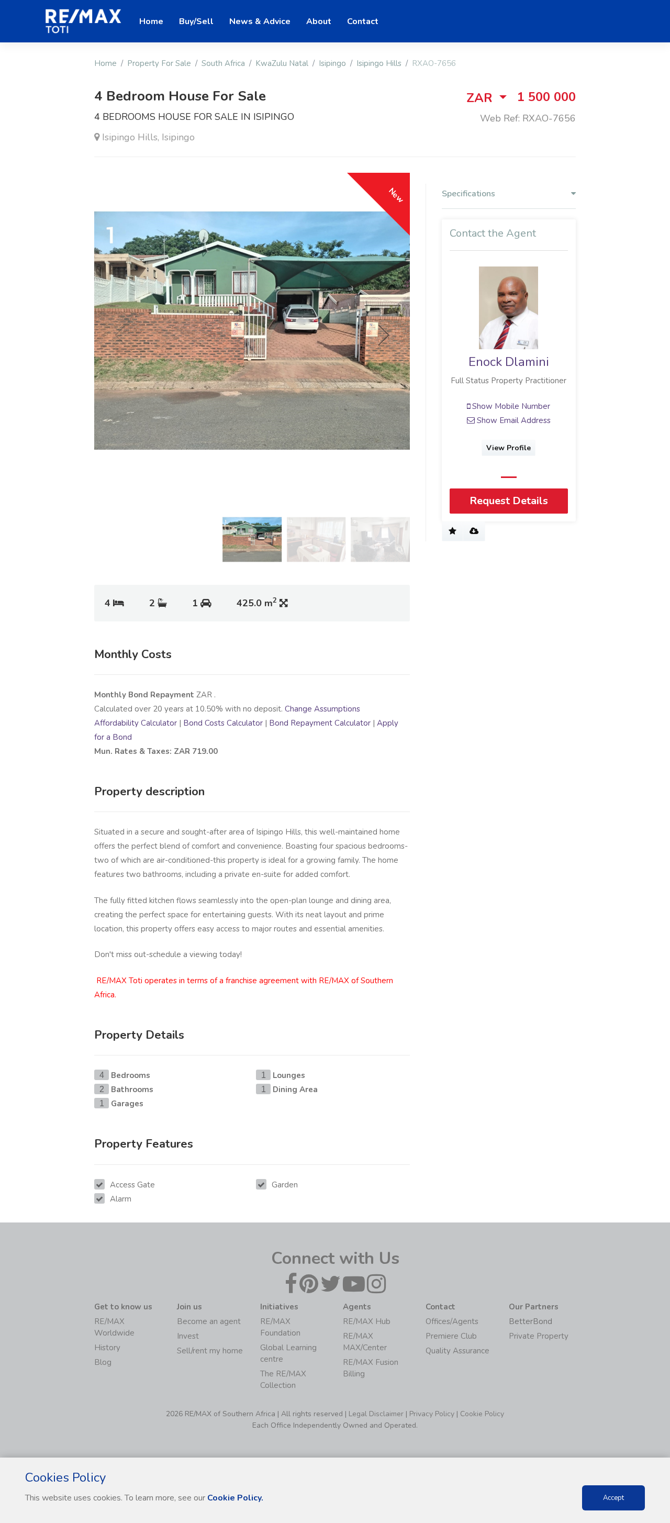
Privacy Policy (431, 1414)
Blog (102, 1362)
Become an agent (209, 1321)
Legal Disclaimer (376, 1414)
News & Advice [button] (260, 21)
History (107, 1347)
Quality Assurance (457, 1351)
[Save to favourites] (452, 531)
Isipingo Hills (378, 63)
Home (105, 63)
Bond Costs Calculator (223, 723)
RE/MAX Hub (366, 1321)
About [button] (318, 21)
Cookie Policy (482, 1414)
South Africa (223, 63)
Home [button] (151, 21)
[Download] (474, 531)
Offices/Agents (452, 1321)
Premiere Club (451, 1336)
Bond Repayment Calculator (320, 723)
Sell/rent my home (210, 1351)
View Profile (509, 448)
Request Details (509, 501)
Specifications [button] (468, 194)
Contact (362, 21)
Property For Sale (159, 63)
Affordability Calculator (135, 723)
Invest (188, 1336)
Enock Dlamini (508, 361)
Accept (613, 1498)
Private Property (538, 1336)
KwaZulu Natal (281, 63)
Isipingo (332, 63)
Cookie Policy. (235, 1498)
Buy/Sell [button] (196, 21)
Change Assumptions (322, 709)
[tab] (509, 196)
